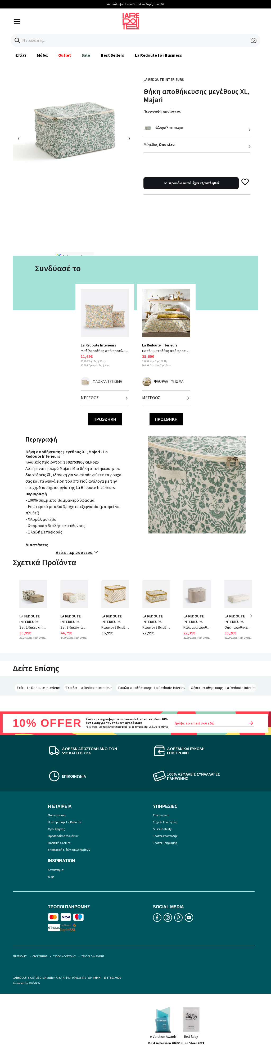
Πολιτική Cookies (59, 843)
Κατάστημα (56, 870)
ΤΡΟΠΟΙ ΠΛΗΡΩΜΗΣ (93, 956)
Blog (51, 877)
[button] (17, 40)
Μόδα (42, 55)
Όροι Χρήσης (56, 829)
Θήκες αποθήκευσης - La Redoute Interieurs (223, 687)
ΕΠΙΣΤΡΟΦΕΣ (20, 956)
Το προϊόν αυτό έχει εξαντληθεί (191, 183)
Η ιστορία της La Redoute (64, 822)
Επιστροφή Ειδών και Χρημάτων (69, 850)
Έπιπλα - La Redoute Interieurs (89, 687)
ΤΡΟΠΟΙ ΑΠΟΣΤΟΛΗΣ (64, 956)
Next (253, 620)
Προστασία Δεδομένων (63, 836)
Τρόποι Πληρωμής (165, 843)
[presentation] (19, 138)
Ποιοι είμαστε (57, 815)
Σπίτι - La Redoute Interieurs (38, 687)
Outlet (64, 55)
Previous (23, 620)
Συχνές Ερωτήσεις (165, 822)
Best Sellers (112, 55)
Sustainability (162, 829)
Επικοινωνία (161, 815)
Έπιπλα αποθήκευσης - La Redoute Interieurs (151, 687)
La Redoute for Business (158, 55)
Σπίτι (20, 55)
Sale (86, 55)
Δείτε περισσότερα (74, 552)
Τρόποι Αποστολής (165, 836)
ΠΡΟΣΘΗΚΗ (104, 419)
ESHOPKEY (34, 983)
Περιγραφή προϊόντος (162, 111)
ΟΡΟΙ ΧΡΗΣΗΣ (40, 956)
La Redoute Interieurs (163, 79)
